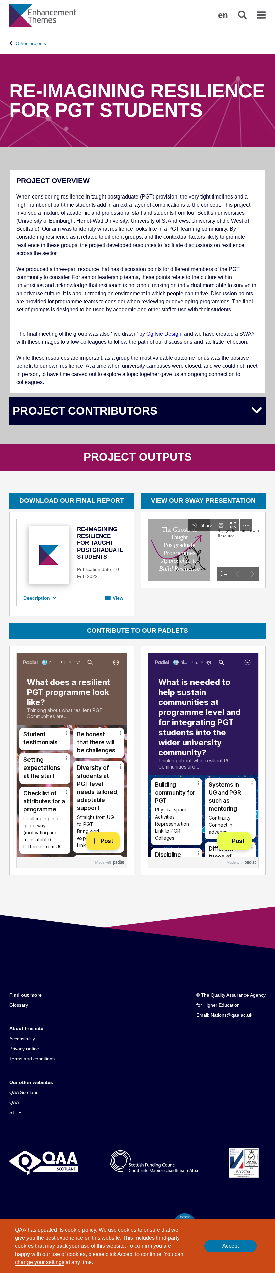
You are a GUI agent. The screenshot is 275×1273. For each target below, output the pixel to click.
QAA (14, 1102)
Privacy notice (24, 1048)
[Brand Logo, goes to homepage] (42, 15)
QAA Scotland (24, 1092)
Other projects (31, 43)
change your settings (39, 1262)
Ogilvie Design (163, 334)
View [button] (117, 598)
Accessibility (22, 1038)
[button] (223, 15)
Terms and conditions (32, 1058)
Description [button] (37, 598)
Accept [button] (230, 1246)
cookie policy (80, 1230)
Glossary (18, 1005)
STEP (15, 1112)
